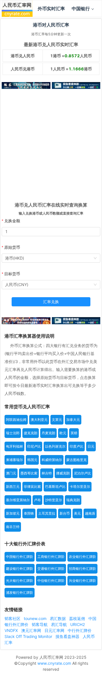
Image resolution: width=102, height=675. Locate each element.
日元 (91, 446)
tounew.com (36, 618)
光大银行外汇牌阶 (19, 580)
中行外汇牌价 (80, 630)
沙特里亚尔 (53, 500)
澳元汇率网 (31, 630)
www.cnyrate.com (54, 663)
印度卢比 (76, 446)
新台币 (65, 513)
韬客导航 (40, 624)
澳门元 (11, 473)
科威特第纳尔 (52, 460)
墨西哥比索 (28, 473)
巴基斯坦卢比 (55, 486)
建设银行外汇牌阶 (19, 568)
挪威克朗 (63, 473)
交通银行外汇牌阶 (51, 568)
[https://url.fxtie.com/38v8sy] (26, 320)
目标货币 (12, 273)
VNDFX (12, 630)
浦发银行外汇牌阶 (19, 592)
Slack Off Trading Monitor (29, 636)
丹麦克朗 (48, 433)
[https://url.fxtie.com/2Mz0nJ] (76, 85)
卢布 (37, 500)
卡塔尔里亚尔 (80, 486)
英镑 (74, 433)
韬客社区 (13, 618)
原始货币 (12, 247)
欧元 (63, 433)
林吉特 (47, 473)
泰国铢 (29, 513)
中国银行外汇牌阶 (19, 556)
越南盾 (90, 513)
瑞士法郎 (13, 433)
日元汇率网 (54, 630)
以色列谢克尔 (55, 446)
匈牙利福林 (14, 446)
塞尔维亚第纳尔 (18, 500)
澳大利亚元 (39, 419)
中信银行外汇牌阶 (51, 580)
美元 (77, 513)
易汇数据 (58, 618)
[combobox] (51, 258)
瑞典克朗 (73, 500)
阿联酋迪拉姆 (16, 419)
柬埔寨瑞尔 (14, 460)
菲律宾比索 (32, 486)
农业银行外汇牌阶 (82, 556)
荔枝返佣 (77, 618)
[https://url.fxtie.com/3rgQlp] (76, 320)
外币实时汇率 (51, 8)
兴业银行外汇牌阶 (82, 580)
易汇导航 (59, 624)
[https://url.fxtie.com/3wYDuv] (26, 85)
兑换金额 (12, 220)
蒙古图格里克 (76, 460)
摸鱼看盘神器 (68, 636)
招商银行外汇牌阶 (82, 568)
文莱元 (57, 419)
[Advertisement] (51, 147)
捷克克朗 (30, 433)
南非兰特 (13, 527)
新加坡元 (13, 513)
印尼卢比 (34, 446)
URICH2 (77, 624)
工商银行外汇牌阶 (51, 556)
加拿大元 (73, 419)
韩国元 (32, 460)
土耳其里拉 (46, 513)
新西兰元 (13, 486)
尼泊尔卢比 (82, 473)
